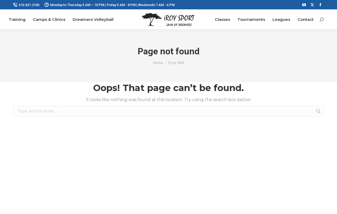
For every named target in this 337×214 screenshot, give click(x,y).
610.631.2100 (29, 5)
